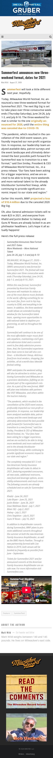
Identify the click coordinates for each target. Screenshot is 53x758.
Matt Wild (4, 82)
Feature (6, 613)
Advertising (30, 754)
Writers (21, 754)
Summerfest (19, 613)
